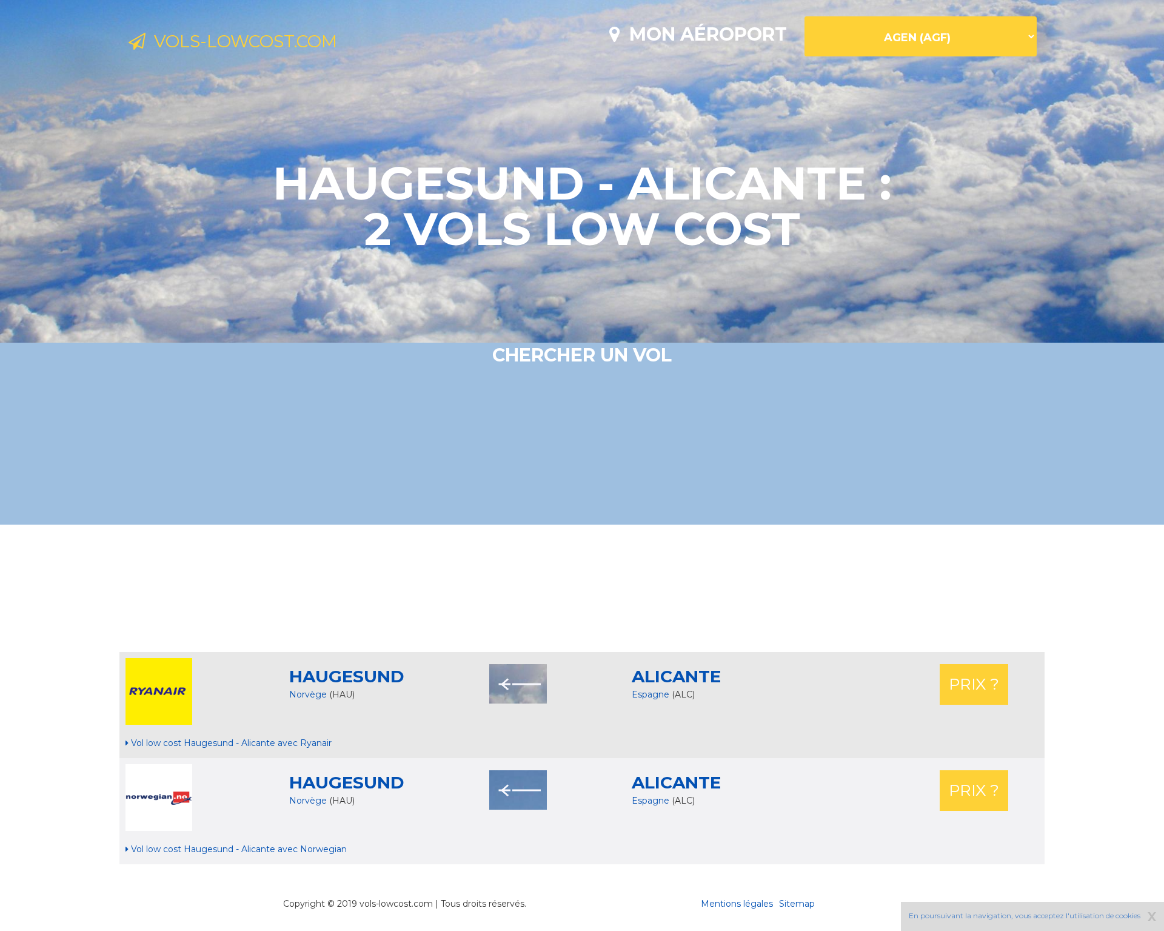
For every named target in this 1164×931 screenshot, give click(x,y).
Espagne (652, 694)
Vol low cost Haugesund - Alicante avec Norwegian (238, 849)
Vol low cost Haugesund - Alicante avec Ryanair (230, 743)
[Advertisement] (582, 588)
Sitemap (797, 903)
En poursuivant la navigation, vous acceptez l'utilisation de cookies (1024, 915)
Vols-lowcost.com (241, 41)
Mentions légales (737, 903)
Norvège (308, 694)
